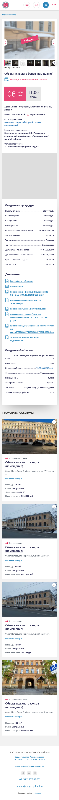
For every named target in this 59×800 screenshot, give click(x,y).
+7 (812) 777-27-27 (29, 779)
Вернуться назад (9, 14)
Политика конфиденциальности (29, 766)
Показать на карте (13, 478)
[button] (6, 42)
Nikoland (37, 793)
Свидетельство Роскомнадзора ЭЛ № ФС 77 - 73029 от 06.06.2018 (29, 758)
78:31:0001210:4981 (45, 368)
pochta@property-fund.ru (29, 786)
